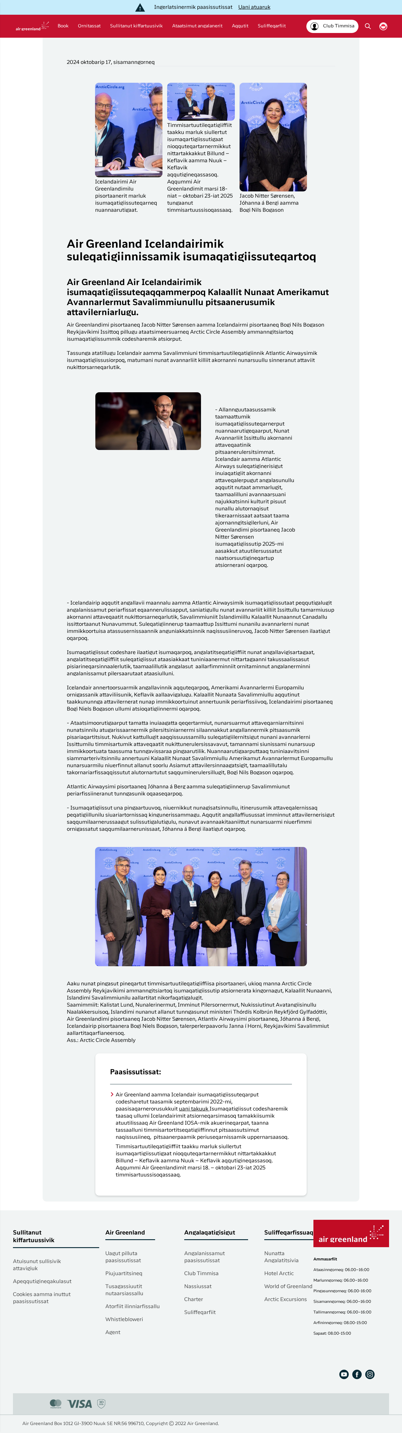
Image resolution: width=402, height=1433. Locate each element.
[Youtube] (344, 1374)
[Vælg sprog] (383, 26)
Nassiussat (198, 1286)
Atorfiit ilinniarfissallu (132, 1306)
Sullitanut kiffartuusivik (136, 26)
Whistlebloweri (124, 1319)
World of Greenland (288, 1286)
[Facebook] (357, 1374)
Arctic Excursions (285, 1299)
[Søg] (368, 26)
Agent (112, 1332)
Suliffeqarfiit (272, 26)
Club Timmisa (201, 1273)
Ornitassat (89, 26)
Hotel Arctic (279, 1273)
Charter (193, 1299)
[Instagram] (370, 1374)
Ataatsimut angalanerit (197, 26)
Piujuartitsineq (123, 1273)
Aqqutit (240, 26)
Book (63, 26)
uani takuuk (194, 1109)
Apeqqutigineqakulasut (42, 1281)
